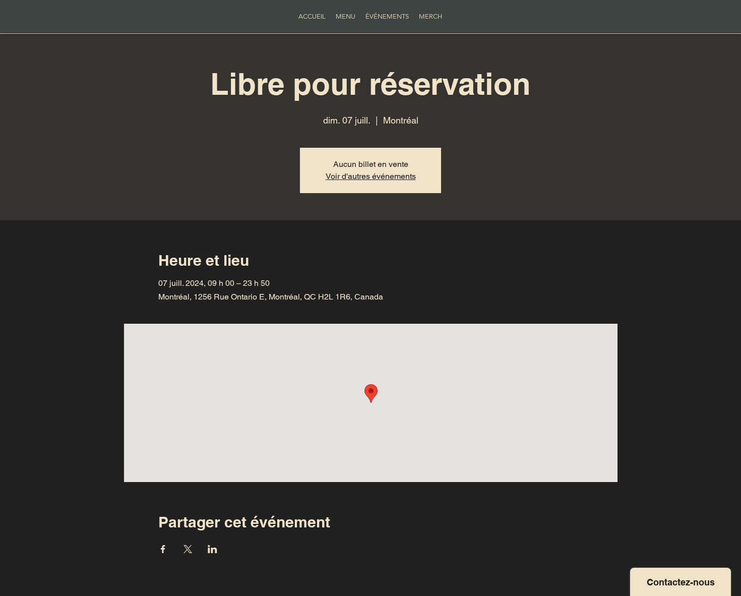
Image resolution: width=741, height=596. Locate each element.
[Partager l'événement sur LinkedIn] (212, 549)
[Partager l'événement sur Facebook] (163, 549)
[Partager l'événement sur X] (188, 549)
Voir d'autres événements (371, 176)
